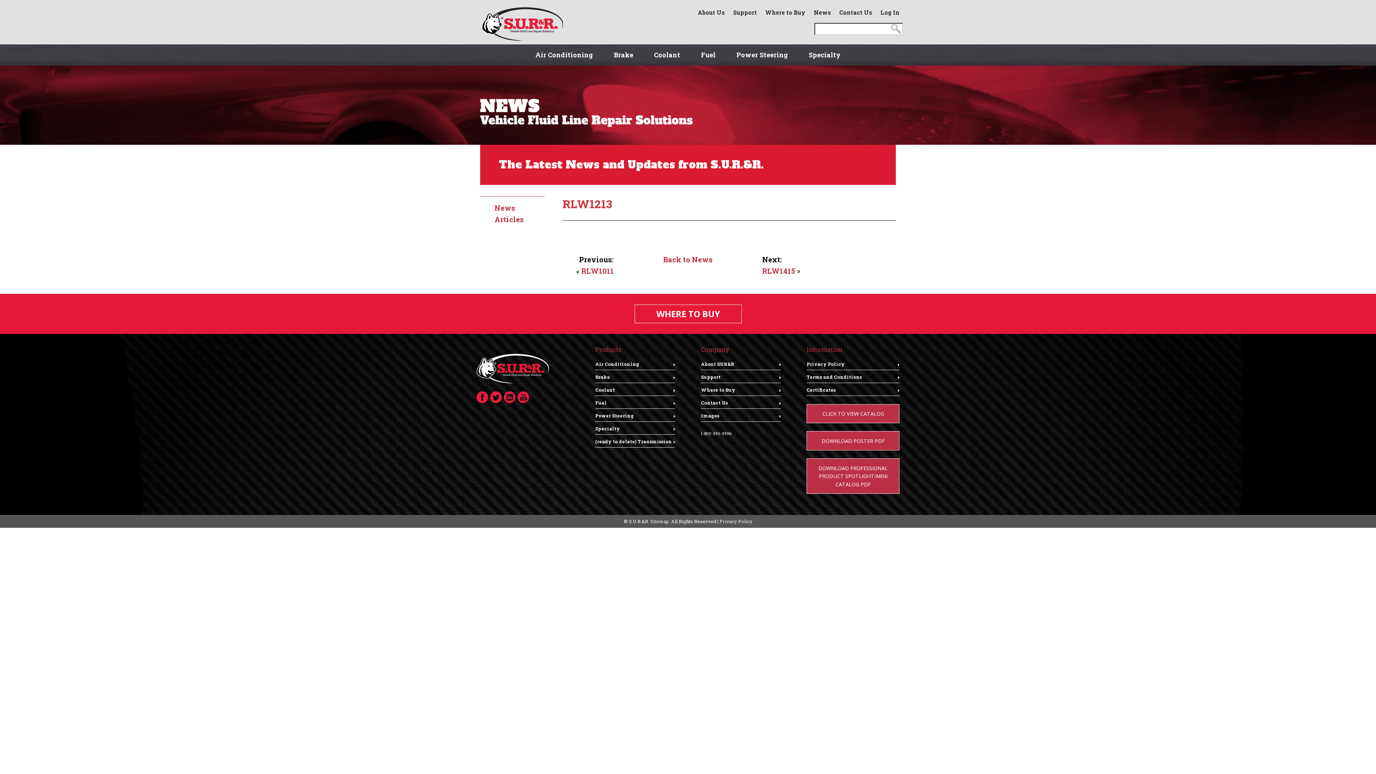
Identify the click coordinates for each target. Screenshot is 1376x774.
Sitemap (659, 521)
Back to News (688, 259)
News (822, 12)
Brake (623, 55)
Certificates (821, 390)
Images (710, 415)
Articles (509, 219)
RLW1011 (597, 271)
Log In (889, 12)
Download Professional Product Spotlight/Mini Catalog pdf (853, 476)
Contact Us (855, 12)
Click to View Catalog (853, 413)
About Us (711, 12)
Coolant (667, 55)
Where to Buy (785, 12)
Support (745, 12)
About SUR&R (717, 364)
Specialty (825, 55)
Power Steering (762, 55)
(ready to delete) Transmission (633, 441)
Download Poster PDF (853, 440)
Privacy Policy (826, 364)
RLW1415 (778, 271)
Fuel (708, 55)
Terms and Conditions (834, 377)
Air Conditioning (564, 55)
